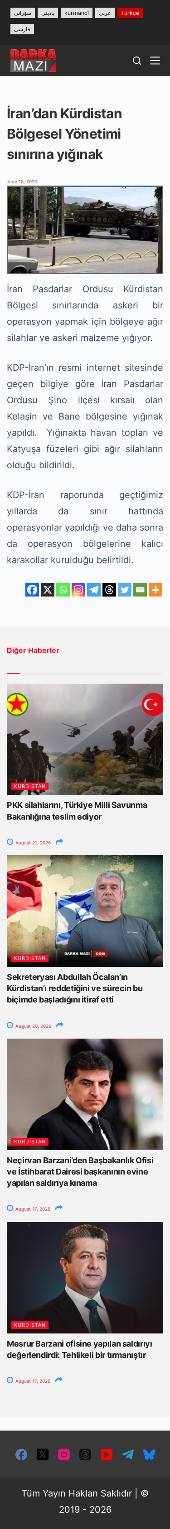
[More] (155, 590)
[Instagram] (78, 590)
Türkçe (130, 12)
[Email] (140, 590)
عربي (105, 12)
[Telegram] (94, 590)
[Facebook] (32, 590)
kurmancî (76, 12)
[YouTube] (106, 1454)
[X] (47, 590)
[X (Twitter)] (43, 1454)
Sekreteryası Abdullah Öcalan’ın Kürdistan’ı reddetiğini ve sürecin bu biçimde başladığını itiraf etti (75, 988)
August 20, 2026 (32, 1026)
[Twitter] (124, 590)
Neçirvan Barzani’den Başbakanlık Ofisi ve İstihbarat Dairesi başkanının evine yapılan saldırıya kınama (80, 1172)
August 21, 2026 (32, 842)
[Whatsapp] (63, 590)
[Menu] (155, 60)
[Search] (137, 60)
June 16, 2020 (22, 181)
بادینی (47, 12)
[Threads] (109, 590)
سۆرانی (22, 12)
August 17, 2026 (32, 1209)
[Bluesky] (149, 1454)
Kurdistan (30, 786)
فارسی (22, 29)
